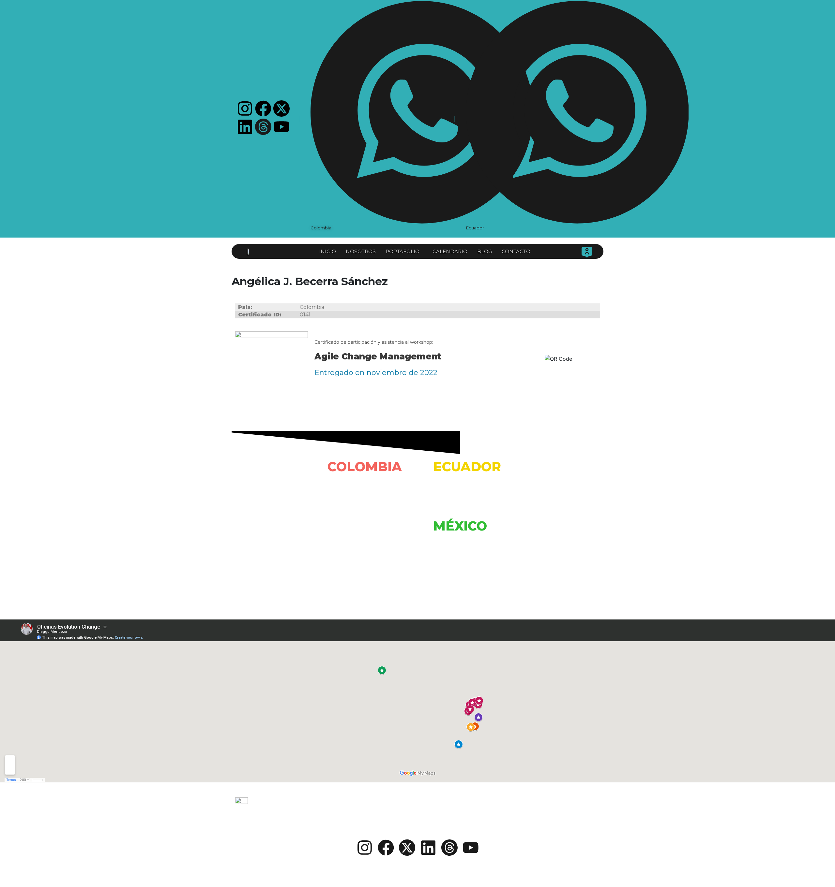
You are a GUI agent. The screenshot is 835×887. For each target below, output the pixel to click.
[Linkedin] (245, 127)
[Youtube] (281, 127)
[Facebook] (263, 108)
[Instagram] (245, 108)
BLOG (484, 251)
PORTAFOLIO (402, 251)
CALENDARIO (450, 251)
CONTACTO (516, 251)
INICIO (327, 251)
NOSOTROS (361, 251)
